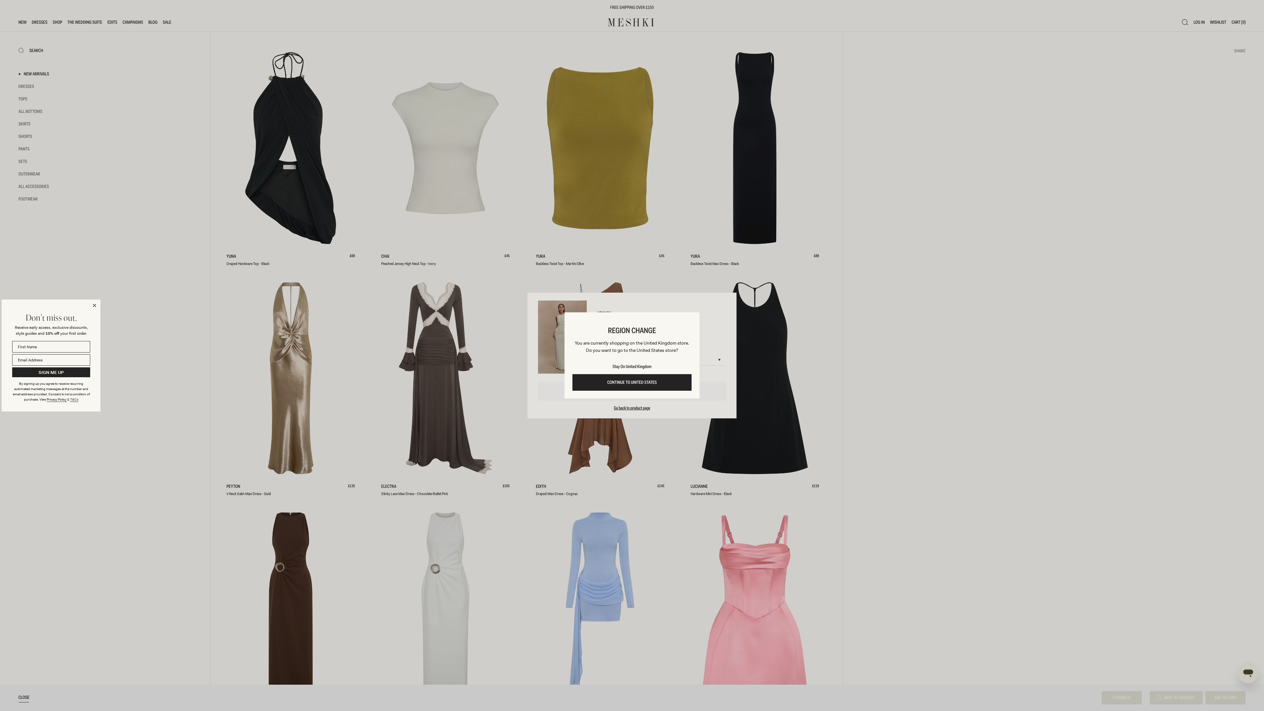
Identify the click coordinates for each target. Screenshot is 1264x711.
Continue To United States (632, 382)
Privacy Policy (57, 399)
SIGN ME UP (51, 372)
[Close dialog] (94, 305)
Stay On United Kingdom (632, 366)
